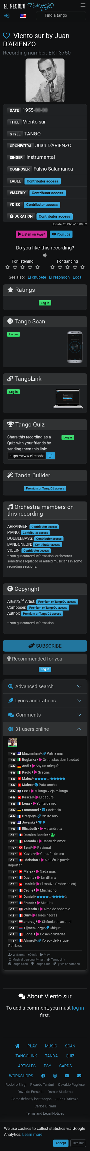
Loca (77, 277)
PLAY (32, 1046)
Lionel (29, 934)
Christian (31, 860)
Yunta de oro (46, 803)
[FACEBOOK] (43, 1076)
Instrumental (32, 157)
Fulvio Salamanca (41, 169)
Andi (25, 766)
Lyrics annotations (35, 701)
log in (78, 1008)
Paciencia (53, 810)
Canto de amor (54, 841)
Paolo (26, 772)
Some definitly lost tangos (32, 1099)
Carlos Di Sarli (45, 1106)
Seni (27, 847)
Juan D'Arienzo (67, 1099)
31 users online (32, 729)
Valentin (30, 909)
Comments (28, 715)
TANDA (51, 1056)
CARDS (65, 1066)
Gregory (28, 816)
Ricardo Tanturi (42, 1085)
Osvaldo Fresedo (31, 1092)
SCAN (70, 1046)
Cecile (29, 890)
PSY (47, 1066)
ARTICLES (27, 1066)
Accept (61, 1143)
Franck (29, 903)
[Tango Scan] (36, 785)
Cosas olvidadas (52, 934)
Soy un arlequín (47, 766)
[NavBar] (83, 4)
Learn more (32, 1134)
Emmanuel (30, 810)
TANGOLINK (26, 1056)
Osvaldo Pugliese (71, 1085)
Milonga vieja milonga (51, 791)
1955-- (29, 110)
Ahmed (29, 940)
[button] (23, 16)
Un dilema (48, 878)
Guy (27, 915)
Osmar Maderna (60, 1092)
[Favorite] (7, 36)
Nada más (47, 871)
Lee (25, 791)
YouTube (63, 234)
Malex (27, 779)
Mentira (46, 903)
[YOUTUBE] (67, 1076)
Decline (78, 1143)
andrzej (30, 922)
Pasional (43, 847)
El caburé (46, 797)
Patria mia (55, 753)
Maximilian (31, 753)
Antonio (30, 841)
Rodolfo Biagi (16, 1085)
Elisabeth (29, 829)
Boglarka (29, 760)
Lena (26, 803)
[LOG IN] (6, 16)
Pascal (27, 797)
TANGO (25, 134)
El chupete (37, 277)
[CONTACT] (79, 1076)
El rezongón (59, 277)
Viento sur (28, 122)
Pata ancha (48, 785)
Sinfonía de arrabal (56, 922)
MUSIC (51, 1046)
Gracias (43, 772)
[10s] (45, 255)
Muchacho (47, 890)
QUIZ (70, 1056)
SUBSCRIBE (48, 646)
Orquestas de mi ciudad (60, 760)
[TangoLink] (44, 753)
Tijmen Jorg (33, 928)
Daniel (29, 884)
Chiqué (55, 928)
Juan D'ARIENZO (41, 145)
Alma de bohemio (56, 909)
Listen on (32, 234)
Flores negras (46, 915)
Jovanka (29, 822)
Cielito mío (50, 816)
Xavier (29, 854)
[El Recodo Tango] (17, 1046)
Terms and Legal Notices (45, 1113)
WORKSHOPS (21, 1076)
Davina (29, 878)
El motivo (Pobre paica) (58, 884)
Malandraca (52, 829)
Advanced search (34, 686)
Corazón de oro (52, 854)
